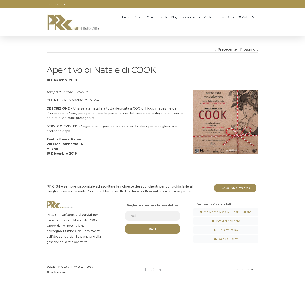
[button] (253, 17)
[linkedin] (159, 269)
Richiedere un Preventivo (142, 191)
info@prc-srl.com (56, 4)
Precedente (227, 49)
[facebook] (145, 269)
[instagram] (152, 269)
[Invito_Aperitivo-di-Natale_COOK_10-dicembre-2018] (225, 91)
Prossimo (247, 49)
